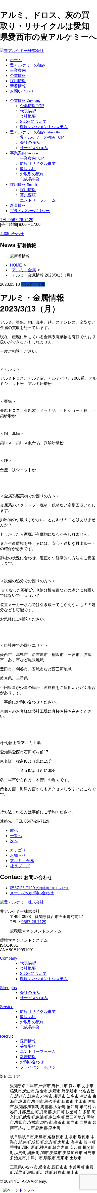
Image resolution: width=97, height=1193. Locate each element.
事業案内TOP (32, 158)
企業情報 (18, 75)
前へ (14, 830)
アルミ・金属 (24, 270)
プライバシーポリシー (30, 211)
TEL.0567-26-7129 (16, 220)
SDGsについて (33, 121)
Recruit (6, 1036)
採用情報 (18, 81)
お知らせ (18, 855)
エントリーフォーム (38, 200)
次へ (14, 841)
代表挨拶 (28, 111)
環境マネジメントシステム (44, 127)
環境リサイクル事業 (38, 163)
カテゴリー (20, 850)
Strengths (8, 988)
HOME (16, 265)
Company (8, 958)
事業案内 (18, 70)
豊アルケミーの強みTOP (42, 137)
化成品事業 (30, 179)
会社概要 (28, 116)
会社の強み (30, 142)
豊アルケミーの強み (28, 65)
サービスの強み (34, 148)
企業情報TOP (32, 106)
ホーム (16, 60)
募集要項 (28, 195)
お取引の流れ (32, 174)
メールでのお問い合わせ (32, 893)
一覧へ (16, 836)
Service (6, 1007)
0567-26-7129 (33, 922)
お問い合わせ (22, 91)
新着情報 (18, 86)
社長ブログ (20, 866)
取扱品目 (28, 169)
